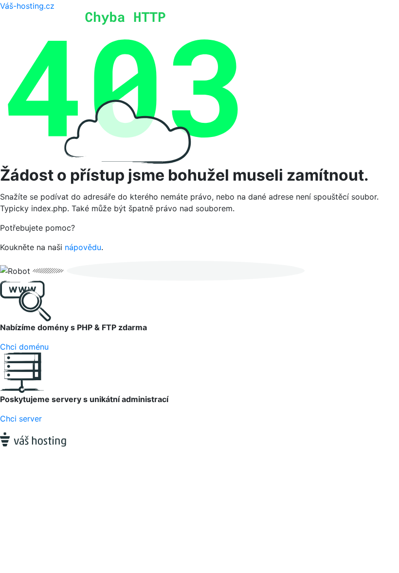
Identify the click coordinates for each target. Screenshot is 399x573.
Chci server (21, 418)
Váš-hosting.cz (27, 6)
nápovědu (83, 247)
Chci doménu (24, 347)
